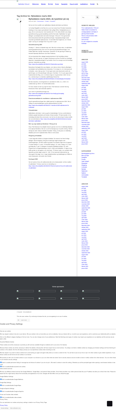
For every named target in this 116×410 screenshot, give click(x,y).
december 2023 (86, 122)
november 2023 (86, 124)
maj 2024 (84, 113)
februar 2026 (85, 74)
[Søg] (97, 4)
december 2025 (86, 77)
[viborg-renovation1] (90, 299)
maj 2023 (84, 136)
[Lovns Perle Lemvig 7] (20, 22)
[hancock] (68, 291)
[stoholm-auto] (68, 299)
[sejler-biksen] (47, 299)
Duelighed (84, 157)
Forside (47, 21)
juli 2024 (84, 109)
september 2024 (86, 105)
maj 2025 (84, 91)
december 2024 (86, 101)
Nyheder (84, 169)
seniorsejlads (85, 175)
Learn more (24, 320)
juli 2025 (84, 87)
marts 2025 (84, 95)
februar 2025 (85, 97)
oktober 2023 (85, 126)
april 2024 (84, 114)
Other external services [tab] (6, 368)
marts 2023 (84, 140)
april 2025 (84, 93)
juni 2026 (84, 66)
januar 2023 (85, 144)
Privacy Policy (4, 405)
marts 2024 (84, 116)
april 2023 (84, 138)
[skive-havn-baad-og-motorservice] (47, 291)
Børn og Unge (85, 155)
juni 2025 (84, 89)
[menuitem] (35, 4)
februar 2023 (85, 142)
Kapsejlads (84, 163)
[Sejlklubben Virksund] (23, 4)
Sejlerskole (84, 171)
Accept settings (4, 408)
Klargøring (84, 165)
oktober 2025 (85, 81)
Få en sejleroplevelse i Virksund (90, 28)
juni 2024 (84, 111)
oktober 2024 (85, 103)
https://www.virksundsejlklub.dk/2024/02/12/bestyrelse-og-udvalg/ (46, 64)
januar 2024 (85, 120)
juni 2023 (84, 134)
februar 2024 (85, 118)
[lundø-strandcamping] (25, 299)
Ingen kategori (85, 161)
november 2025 (86, 79)
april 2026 (84, 70)
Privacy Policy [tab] (4, 399)
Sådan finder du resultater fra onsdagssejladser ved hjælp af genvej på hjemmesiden (90, 32)
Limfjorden (84, 167)
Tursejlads (84, 177)
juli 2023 (84, 132)
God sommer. (85, 39)
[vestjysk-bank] (90, 291)
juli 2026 (84, 64)
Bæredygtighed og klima (88, 153)
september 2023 (86, 128)
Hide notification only (15, 408)
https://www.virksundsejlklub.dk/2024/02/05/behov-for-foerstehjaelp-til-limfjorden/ (50, 79)
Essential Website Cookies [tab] (7, 342)
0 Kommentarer (40, 21)
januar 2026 (85, 75)
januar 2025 (85, 99)
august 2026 (85, 62)
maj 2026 (84, 68)
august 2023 (85, 130)
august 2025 (85, 85)
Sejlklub (84, 173)
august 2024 (85, 107)
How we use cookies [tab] (5, 331)
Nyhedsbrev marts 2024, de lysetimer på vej (49, 18)
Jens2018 (53, 21)
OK (18, 320)
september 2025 (86, 83)
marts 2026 (84, 72)
